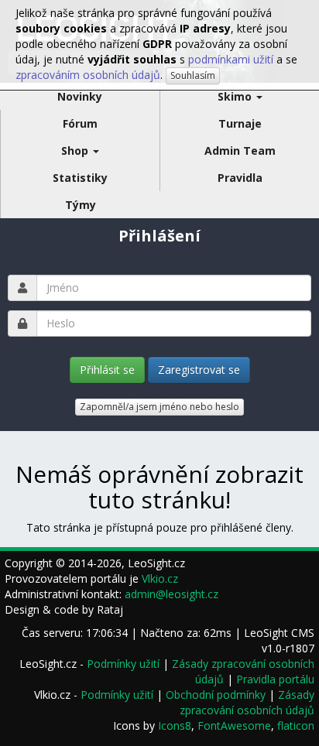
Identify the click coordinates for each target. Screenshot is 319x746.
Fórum (80, 123)
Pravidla (240, 177)
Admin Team (240, 150)
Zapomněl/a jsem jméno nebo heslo (159, 406)
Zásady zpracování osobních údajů (247, 702)
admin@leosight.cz (171, 594)
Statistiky (80, 177)
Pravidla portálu (275, 679)
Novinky (79, 96)
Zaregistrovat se (199, 369)
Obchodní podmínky (216, 694)
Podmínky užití (123, 663)
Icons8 (174, 725)
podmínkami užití (230, 59)
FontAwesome (234, 725)
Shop (76, 150)
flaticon (295, 725)
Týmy (80, 204)
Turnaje (240, 123)
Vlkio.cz (160, 578)
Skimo (236, 96)
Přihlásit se (107, 369)
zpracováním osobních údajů (87, 74)
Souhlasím (192, 75)
